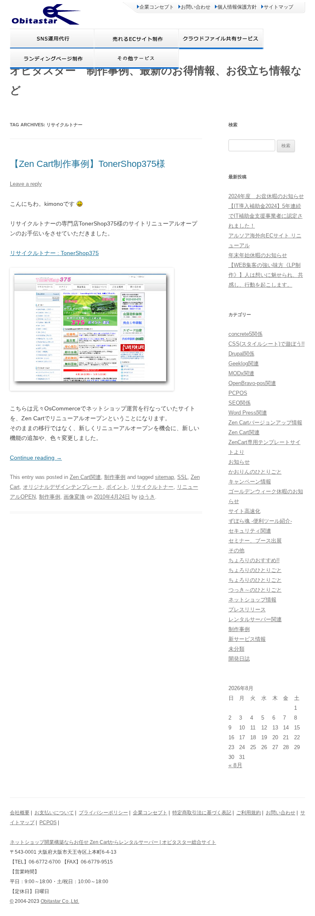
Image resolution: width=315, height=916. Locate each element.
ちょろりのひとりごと (255, 570)
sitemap (164, 477)
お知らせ (239, 462)
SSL (182, 477)
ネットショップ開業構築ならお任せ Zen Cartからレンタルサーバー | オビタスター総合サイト (113, 842)
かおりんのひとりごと (255, 472)
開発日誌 (239, 659)
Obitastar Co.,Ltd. (60, 901)
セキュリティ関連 (249, 531)
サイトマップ (278, 7)
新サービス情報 (247, 639)
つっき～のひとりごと (255, 590)
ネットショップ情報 (252, 600)
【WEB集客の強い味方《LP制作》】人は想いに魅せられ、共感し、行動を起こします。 (265, 275)
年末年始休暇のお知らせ (257, 255)
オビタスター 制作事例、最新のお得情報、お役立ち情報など (156, 80)
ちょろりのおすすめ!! (254, 560)
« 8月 (235, 765)
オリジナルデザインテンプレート (63, 487)
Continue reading (36, 457)
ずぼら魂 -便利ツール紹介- (260, 521)
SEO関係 (239, 403)
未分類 (236, 649)
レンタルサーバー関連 (255, 619)
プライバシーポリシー (103, 813)
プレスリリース (247, 609)
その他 (236, 550)
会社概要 (20, 813)
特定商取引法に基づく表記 (201, 813)
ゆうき (147, 497)
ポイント (117, 487)
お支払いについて (54, 813)
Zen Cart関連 (85, 477)
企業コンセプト (156, 7)
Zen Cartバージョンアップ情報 (265, 422)
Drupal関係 (241, 354)
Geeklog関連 (243, 363)
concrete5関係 (245, 334)
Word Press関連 (247, 413)
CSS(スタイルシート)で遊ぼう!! (266, 344)
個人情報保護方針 (237, 7)
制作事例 (115, 477)
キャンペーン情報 (249, 482)
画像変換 (74, 497)
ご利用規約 (248, 813)
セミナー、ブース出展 (255, 541)
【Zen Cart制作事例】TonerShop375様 (87, 164)
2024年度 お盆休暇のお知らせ (266, 196)
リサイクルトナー (152, 487)
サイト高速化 (244, 511)
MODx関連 (241, 373)
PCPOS (237, 393)
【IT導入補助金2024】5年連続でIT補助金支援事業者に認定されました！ (265, 216)
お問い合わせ (195, 7)
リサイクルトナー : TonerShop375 (54, 253)
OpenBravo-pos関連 (252, 383)
